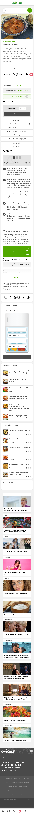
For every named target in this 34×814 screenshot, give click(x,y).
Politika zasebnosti (12, 786)
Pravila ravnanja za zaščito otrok (17, 790)
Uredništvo (17, 778)
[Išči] (29, 10)
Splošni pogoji (23, 786)
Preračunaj (17, 114)
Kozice (20, 90)
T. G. (17, 68)
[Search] (3, 811)
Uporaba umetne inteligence (17, 795)
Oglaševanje (8, 778)
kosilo (16, 86)
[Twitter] (9, 74)
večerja (21, 86)
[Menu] (31, 811)
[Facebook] (5, 74)
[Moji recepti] (20, 811)
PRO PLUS (26, 778)
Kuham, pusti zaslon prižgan (15, 96)
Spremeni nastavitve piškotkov (20, 782)
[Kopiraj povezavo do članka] (22, 74)
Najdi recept (16, 356)
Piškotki (7, 782)
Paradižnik (25, 90)
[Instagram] (31, 751)
